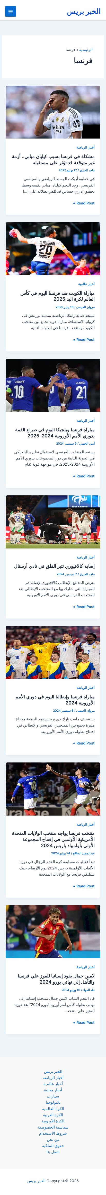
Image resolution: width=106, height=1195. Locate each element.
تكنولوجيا (53, 1102)
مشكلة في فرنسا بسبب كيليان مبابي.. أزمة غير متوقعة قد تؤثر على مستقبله (53, 159)
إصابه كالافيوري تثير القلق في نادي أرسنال (54, 566)
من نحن (53, 1139)
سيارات (53, 1096)
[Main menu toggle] (10, 11)
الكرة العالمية (53, 1108)
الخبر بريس (84, 11)
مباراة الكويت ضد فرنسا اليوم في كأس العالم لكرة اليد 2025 (57, 296)
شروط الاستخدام (53, 1133)
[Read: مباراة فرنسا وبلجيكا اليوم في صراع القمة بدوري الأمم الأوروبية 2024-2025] (53, 385)
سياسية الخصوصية (53, 1127)
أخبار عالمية (86, 284)
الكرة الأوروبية (53, 1121)
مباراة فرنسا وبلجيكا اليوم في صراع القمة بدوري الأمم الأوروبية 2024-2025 (55, 432)
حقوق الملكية (53, 1145)
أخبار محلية (53, 1090)
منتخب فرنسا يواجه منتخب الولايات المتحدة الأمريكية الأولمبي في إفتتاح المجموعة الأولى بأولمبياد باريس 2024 (53, 839)
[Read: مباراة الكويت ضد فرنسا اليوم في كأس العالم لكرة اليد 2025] (53, 248)
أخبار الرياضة (86, 147)
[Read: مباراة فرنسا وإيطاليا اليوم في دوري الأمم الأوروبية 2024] (53, 652)
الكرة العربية (53, 1115)
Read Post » (84, 203)
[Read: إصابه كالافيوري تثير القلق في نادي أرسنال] (53, 521)
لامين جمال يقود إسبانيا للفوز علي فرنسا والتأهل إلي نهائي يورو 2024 (56, 979)
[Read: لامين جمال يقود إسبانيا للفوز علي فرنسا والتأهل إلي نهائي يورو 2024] (53, 931)
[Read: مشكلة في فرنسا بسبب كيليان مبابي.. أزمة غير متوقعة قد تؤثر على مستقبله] (53, 112)
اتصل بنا (53, 1152)
